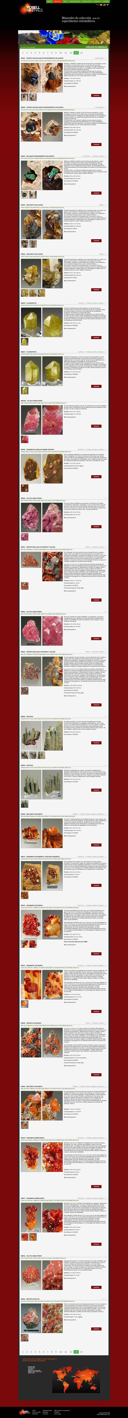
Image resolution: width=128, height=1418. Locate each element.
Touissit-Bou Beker (35, 207)
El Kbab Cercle (42, 60)
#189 (105, 905)
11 (66, 53)
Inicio (49, 1)
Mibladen (29, 549)
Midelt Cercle (46, 549)
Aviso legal (58, 1414)
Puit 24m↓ (30, 907)
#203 (105, 765)
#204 (105, 716)
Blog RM (45, 1412)
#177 (105, 1138)
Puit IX (22, 207)
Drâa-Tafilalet (53, 305)
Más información (69, 86)
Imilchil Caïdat (29, 305)
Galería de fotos (47, 1410)
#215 (105, 352)
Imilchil (23, 305)
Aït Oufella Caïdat (37, 549)
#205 (105, 651)
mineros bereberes (69, 924)
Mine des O (24, 549)
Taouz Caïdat (37, 451)
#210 (105, 400)
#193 (105, 814)
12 (71, 53)
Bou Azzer (23, 1301)
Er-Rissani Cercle (46, 451)
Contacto (97, 1)
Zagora (50, 403)
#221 (105, 205)
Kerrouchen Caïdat (33, 60)
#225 (105, 156)
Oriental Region (54, 207)
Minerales (57, 1)
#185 (105, 1023)
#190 (105, 856)
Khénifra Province (52, 60)
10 (61, 53)
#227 (105, 58)
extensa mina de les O (72, 564)
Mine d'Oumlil (24, 403)
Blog (65, 1)
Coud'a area (24, 907)
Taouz (31, 451)
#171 (105, 1256)
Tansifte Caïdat (36, 403)
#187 (105, 965)
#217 (105, 303)
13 (76, 53)
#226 (105, 107)
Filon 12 (28, 451)
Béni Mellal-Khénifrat (62, 60)
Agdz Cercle (44, 403)
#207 (105, 547)
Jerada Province (44, 207)
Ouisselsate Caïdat (32, 1301)
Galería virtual (75, 1)
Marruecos (72, 60)
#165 (105, 1299)
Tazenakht (40, 1301)
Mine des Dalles (25, 816)
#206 (105, 611)
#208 (105, 498)
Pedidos (57, 1412)
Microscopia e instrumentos (62, 1410)
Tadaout (23, 451)
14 (81, 53)
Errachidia (54, 451)
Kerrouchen (24, 60)
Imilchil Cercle (37, 305)
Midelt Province (45, 305)
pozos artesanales (87, 922)
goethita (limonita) (69, 867)
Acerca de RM (87, 1)
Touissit (27, 207)
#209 (105, 449)
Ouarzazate (57, 1301)
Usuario (105, 1)
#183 (105, 1086)
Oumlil (30, 403)
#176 (105, 1198)
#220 (105, 254)
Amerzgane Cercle (49, 1301)
